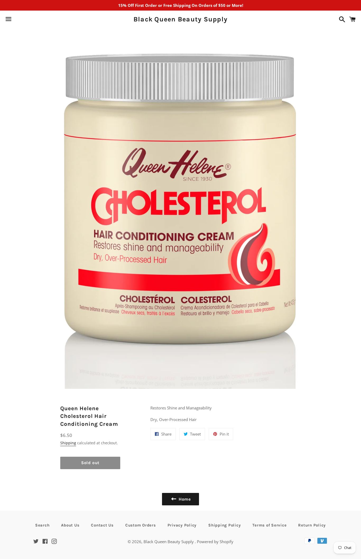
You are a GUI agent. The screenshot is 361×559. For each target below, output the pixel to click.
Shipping (68, 442)
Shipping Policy (224, 525)
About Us (70, 525)
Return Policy (312, 525)
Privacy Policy (182, 525)
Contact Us (102, 525)
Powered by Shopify (215, 541)
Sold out (90, 462)
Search (42, 525)
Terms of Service (269, 525)
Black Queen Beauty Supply (180, 19)
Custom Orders (140, 525)
